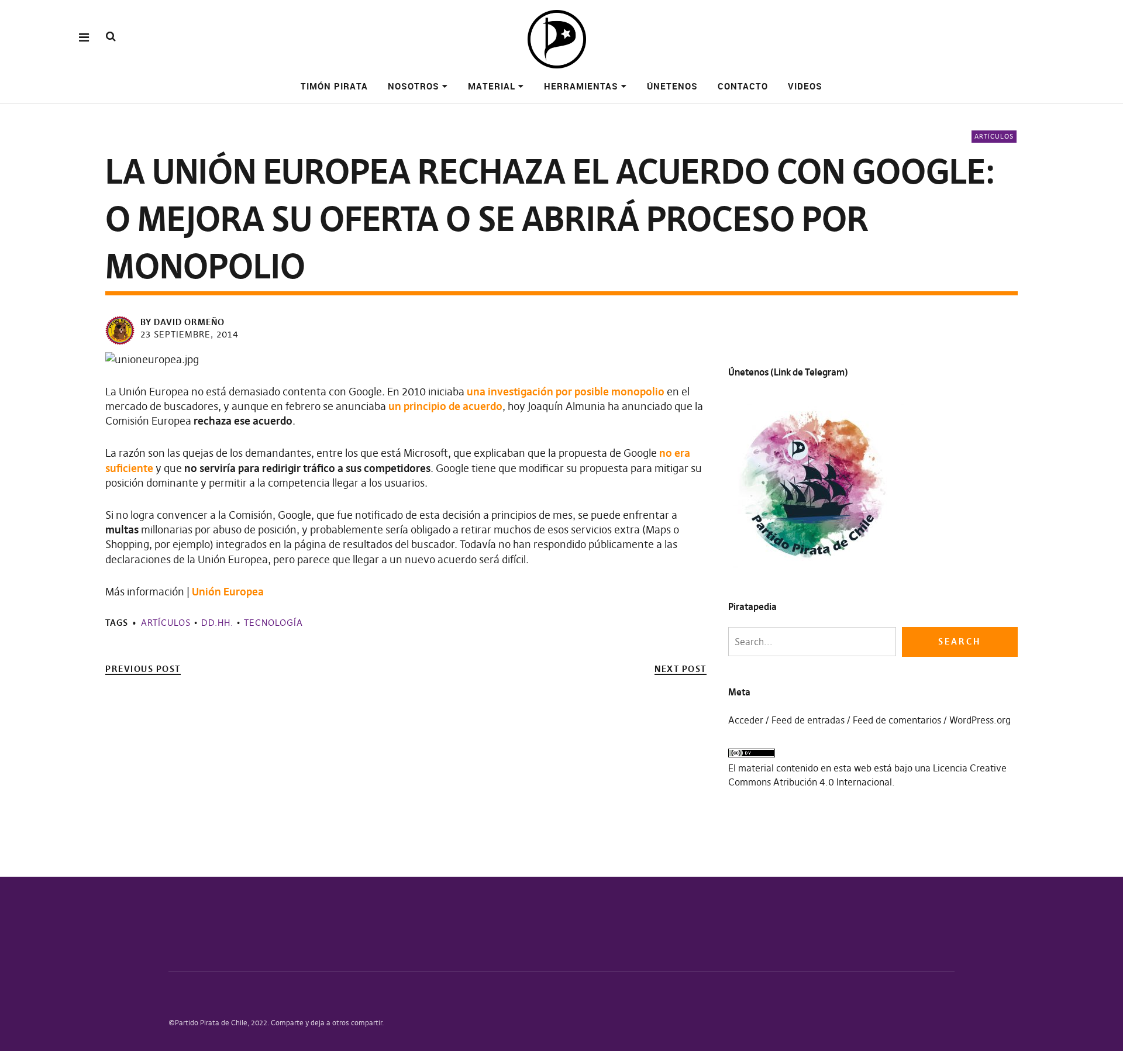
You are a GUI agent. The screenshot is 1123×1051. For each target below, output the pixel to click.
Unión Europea (228, 591)
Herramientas (581, 86)
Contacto (743, 86)
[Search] (111, 36)
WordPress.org (980, 720)
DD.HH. (217, 622)
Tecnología (273, 622)
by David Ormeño (182, 322)
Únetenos (672, 86)
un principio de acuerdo (445, 406)
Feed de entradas (808, 720)
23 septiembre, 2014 (189, 334)
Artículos (994, 136)
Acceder (745, 720)
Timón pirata (334, 86)
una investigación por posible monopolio (565, 391)
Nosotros (413, 86)
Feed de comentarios (897, 720)
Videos (805, 86)
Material (491, 86)
